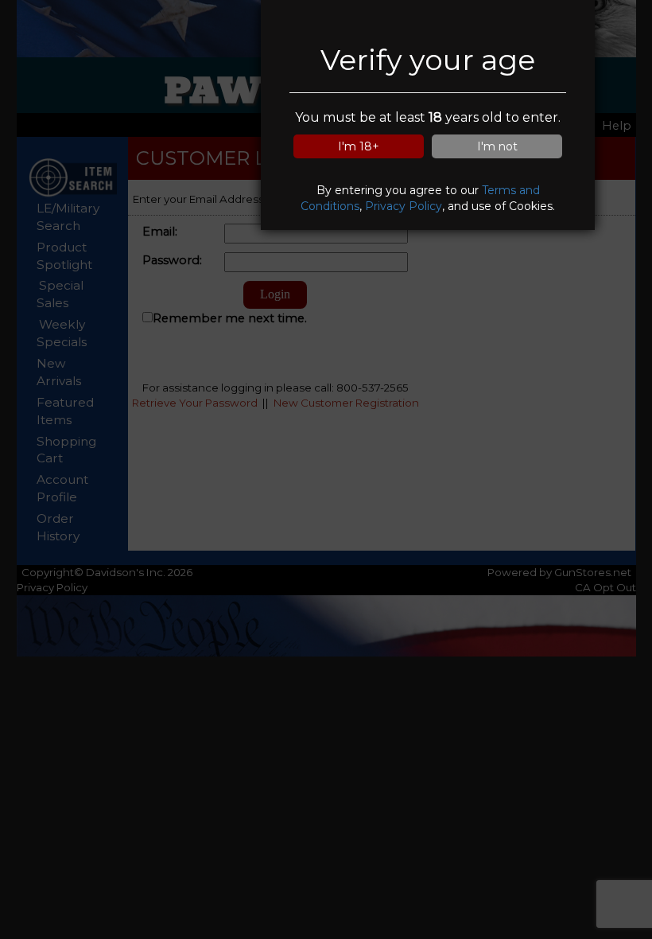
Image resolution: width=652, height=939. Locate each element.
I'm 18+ (358, 146)
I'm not (497, 146)
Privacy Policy (403, 206)
